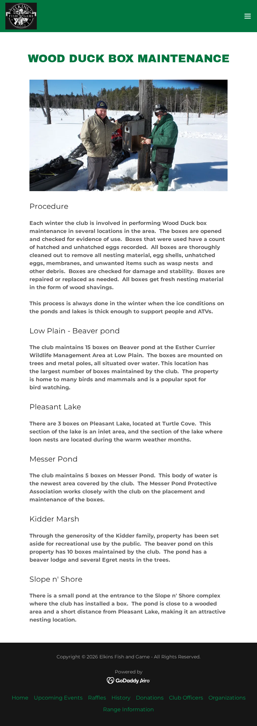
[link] (21, 16)
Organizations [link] (227, 698)
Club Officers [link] (186, 698)
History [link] (121, 698)
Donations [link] (150, 698)
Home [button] (20, 698)
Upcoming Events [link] (58, 698)
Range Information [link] (128, 709)
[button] (247, 16)
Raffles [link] (97, 698)
